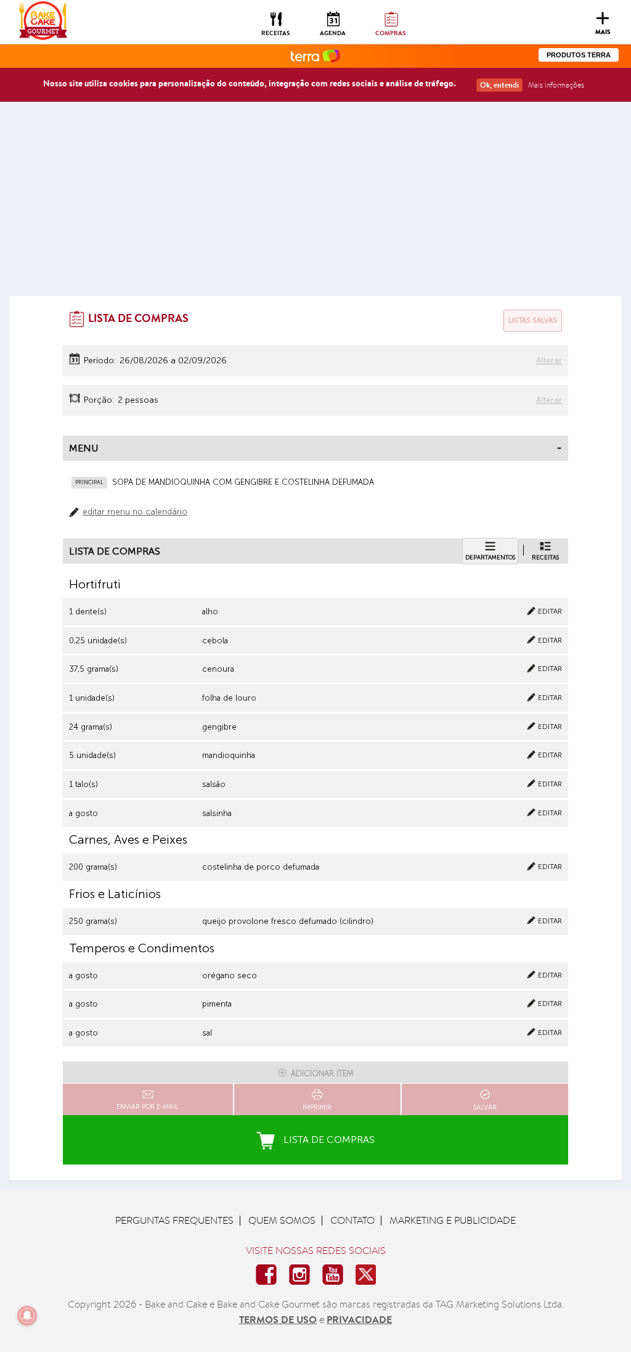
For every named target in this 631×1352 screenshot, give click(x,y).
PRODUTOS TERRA (579, 55)
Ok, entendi (499, 85)
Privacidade (359, 1319)
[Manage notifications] (27, 1315)
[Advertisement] (315, 203)
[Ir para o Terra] (315, 55)
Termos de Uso (278, 1319)
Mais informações (556, 84)
